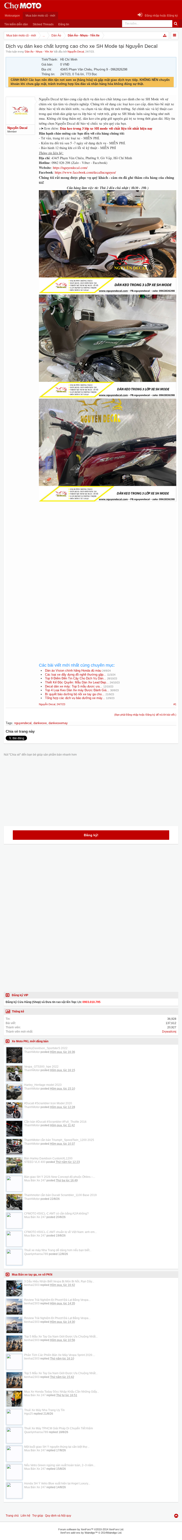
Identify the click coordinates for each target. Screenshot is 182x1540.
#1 (174, 704)
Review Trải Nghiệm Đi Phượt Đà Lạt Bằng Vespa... (57, 1300)
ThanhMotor (32, 1052)
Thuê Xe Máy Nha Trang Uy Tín (44, 1410)
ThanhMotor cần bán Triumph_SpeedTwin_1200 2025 (59, 1140)
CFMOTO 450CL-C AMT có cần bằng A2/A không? (56, 1213)
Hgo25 (28, 1413)
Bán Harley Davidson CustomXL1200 (48, 1158)
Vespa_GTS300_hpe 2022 (41, 1066)
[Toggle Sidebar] (174, 35)
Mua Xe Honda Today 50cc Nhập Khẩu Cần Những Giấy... (61, 1391)
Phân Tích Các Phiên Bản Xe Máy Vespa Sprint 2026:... (59, 1355)
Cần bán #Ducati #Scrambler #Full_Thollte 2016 (55, 1121)
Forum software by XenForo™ (91, 1529)
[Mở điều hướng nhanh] (165, 35)
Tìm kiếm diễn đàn (16, 24)
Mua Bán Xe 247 (35, 1180)
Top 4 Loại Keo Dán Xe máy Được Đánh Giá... (77, 690)
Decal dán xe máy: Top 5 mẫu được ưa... (73, 686)
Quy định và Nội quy (58, 1515)
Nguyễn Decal (76, 51)
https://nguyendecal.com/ (70, 167)
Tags (9, 723)
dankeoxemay (58, 723)
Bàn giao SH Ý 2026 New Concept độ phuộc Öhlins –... (59, 1177)
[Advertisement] (107, 551)
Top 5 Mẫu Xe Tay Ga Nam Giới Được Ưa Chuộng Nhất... (61, 1336)
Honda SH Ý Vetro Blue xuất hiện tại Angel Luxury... (57, 1483)
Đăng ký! (91, 835)
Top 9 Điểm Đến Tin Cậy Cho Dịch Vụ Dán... (75, 678)
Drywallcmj (169, 1031)
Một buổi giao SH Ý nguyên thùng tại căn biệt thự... (56, 1446)
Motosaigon (12, 15)
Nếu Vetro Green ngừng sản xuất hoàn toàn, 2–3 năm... (59, 1465)
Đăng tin (63, 24)
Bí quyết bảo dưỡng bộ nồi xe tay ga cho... (75, 694)
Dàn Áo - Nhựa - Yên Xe (39, 51)
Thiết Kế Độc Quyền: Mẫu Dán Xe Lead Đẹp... (77, 682)
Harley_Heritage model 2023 (43, 1085)
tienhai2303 (32, 1285)
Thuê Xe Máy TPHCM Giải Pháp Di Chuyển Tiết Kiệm (58, 1428)
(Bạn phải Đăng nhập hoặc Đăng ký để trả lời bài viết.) (145, 714)
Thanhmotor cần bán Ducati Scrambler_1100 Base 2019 (60, 1195)
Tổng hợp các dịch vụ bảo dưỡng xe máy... (75, 698)
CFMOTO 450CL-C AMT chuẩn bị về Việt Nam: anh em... (60, 1232)
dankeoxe (40, 723)
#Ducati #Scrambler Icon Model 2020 (48, 1103)
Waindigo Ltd (114, 1532)
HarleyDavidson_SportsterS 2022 (46, 1048)
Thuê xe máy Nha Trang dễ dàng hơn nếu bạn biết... (57, 1250)
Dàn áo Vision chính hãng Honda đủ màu (73, 670)
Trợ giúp (37, 1515)
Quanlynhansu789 (36, 1254)
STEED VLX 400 (35, 1162)
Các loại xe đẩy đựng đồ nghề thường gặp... (75, 674)
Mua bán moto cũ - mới (40, 15)
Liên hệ (25, 1515)
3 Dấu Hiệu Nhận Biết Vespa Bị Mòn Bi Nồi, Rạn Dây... (59, 1281)
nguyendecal (23, 723)
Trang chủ (12, 1515)
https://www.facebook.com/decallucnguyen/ (85, 172)
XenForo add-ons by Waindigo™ (79, 1532)
